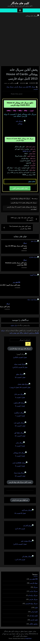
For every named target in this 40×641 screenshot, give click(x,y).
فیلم (36, 607)
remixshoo (23, 83)
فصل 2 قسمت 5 (20, 456)
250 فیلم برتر (27, 87)
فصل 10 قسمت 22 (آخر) (20, 367)
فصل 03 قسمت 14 (20, 513)
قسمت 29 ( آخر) (20, 528)
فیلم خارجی (34, 620)
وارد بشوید (14, 325)
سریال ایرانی (34, 591)
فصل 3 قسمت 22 (20, 436)
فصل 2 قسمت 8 (20, 466)
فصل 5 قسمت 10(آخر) (20, 357)
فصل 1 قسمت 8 (20, 406)
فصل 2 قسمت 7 (20, 416)
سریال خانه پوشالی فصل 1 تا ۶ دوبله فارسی (24, 202)
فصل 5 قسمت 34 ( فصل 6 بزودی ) (20, 387)
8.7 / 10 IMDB (27, 151)
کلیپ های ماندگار (20, 3)
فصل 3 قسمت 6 (20, 446)
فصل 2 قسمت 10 (20, 476)
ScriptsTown (28, 638)
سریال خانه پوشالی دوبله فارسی (20, 198)
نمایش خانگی (33, 624)
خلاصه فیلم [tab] (31, 181)
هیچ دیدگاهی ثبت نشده (10, 83)
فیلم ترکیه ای (34, 616)
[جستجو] (28, 344)
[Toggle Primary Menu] (20, 10)
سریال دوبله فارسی (31, 603)
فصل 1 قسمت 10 (20, 377)
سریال (33, 87)
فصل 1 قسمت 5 (20, 397)
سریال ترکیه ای (33, 595)
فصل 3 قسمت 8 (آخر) (20, 544)
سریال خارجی (18, 87)
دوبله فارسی (34, 583)
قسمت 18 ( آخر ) (20, 559)
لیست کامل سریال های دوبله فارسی (20, 482)
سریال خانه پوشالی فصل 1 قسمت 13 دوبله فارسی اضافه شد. (22, 208)
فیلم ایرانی (34, 611)
